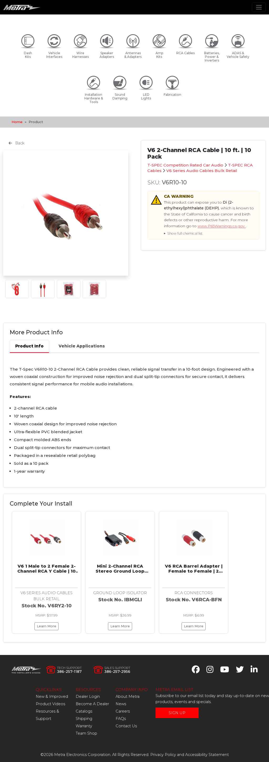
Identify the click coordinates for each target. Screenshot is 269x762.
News (121, 704)
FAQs (121, 718)
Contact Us (126, 726)
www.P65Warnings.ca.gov (222, 226)
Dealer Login (88, 696)
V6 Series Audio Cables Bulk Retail (201, 170)
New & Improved (52, 696)
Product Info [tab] (29, 346)
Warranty (84, 726)
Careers (123, 711)
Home (17, 122)
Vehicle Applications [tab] (82, 346)
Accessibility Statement (207, 754)
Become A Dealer (92, 704)
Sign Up (177, 712)
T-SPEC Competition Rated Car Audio (185, 165)
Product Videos (50, 704)
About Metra (127, 696)
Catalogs (84, 711)
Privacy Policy (163, 754)
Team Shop (86, 733)
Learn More (46, 626)
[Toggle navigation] (259, 7)
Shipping (84, 718)
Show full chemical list (185, 233)
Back (19, 143)
